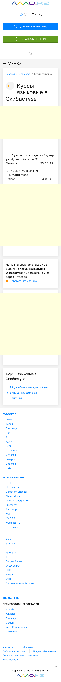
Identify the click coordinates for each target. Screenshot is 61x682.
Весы (9, 445)
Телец (9, 423)
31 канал (11, 543)
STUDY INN (16, 398)
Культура (11, 552)
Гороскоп (9, 414)
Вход (38, 14)
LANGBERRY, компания (23, 392)
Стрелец (11, 454)
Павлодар (11, 618)
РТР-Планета (13, 527)
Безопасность (11, 659)
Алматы (10, 613)
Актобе (10, 609)
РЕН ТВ (10, 482)
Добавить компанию (33, 26)
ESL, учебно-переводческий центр (29, 387)
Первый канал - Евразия (20, 583)
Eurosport (11, 504)
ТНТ (8, 556)
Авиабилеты (11, 597)
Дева (9, 441)
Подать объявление (33, 38)
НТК (8, 570)
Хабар (9, 539)
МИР (8, 513)
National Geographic (17, 500)
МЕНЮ (14, 63)
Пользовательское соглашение (20, 655)
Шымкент (11, 631)
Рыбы (9, 468)
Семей (10, 622)
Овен (9, 419)
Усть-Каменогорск (17, 627)
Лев (8, 437)
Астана (10, 574)
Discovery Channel (16, 491)
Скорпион (11, 450)
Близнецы (11, 428)
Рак (8, 432)
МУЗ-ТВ (10, 518)
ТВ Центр (11, 509)
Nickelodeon (13, 496)
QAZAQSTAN (13, 565)
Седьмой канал (15, 561)
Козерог (10, 459)
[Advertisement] (30, 122)
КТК (8, 547)
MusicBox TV (13, 522)
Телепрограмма (14, 477)
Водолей (11, 463)
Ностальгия (12, 487)
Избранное (26, 647)
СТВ (8, 578)
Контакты (8, 647)
